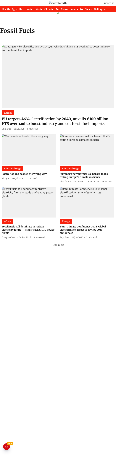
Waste (39, 9)
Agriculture (18, 9)
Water (30, 9)
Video (88, 9)
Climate (49, 9)
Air (57, 9)
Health (6, 9)
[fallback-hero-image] (58, 76)
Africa (64, 9)
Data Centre (76, 9)
